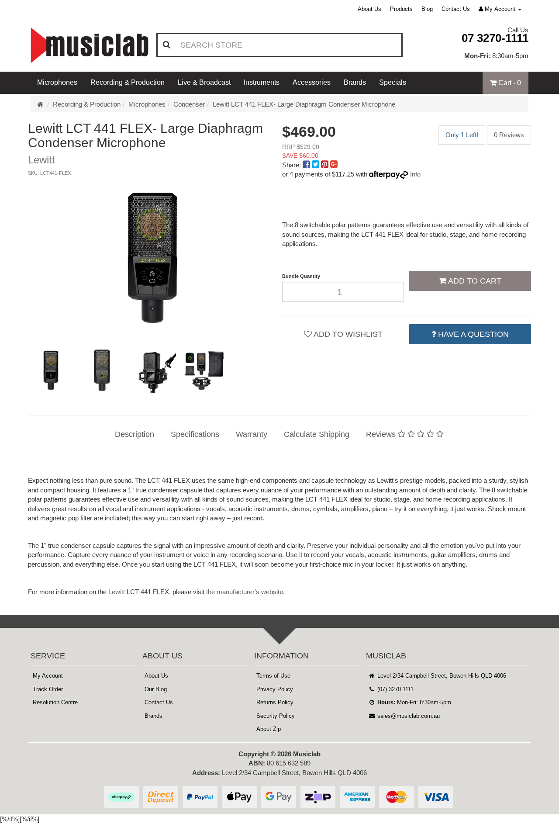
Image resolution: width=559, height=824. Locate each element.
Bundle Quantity (301, 276)
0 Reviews (509, 134)
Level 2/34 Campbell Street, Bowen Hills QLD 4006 (441, 675)
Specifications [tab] (195, 434)
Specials (392, 82)
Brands (355, 82)
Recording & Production (127, 82)
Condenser (189, 104)
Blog (427, 9)
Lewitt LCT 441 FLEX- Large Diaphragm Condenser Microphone (304, 104)
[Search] (167, 45)
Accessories (312, 82)
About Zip (268, 729)
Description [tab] (134, 434)
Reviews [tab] (382, 434)
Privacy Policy (274, 689)
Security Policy (275, 716)
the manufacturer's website (244, 591)
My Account (48, 675)
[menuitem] (307, 165)
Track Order (48, 689)
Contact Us (456, 9)
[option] (152, 257)
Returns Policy (274, 702)
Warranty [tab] (251, 434)
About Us (369, 9)
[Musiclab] (89, 45)
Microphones (57, 82)
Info (415, 174)
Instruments (262, 82)
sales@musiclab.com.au (408, 716)
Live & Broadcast (204, 82)
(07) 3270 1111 (395, 689)
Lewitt (116, 591)
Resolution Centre (55, 702)
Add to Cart (473, 281)
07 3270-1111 (495, 38)
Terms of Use (273, 675)
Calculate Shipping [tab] (316, 434)
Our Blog (156, 689)
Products (401, 9)
